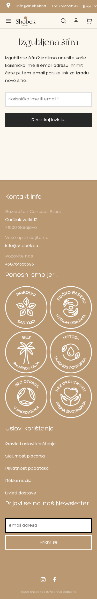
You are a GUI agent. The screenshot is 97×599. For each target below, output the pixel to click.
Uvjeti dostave (20, 493)
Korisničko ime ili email (35, 99)
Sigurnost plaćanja (25, 456)
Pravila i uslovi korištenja (30, 444)
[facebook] (55, 580)
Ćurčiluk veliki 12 (21, 220)
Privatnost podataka (27, 468)
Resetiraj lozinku (48, 120)
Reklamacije (18, 481)
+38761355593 (64, 6)
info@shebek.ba (31, 6)
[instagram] (43, 580)
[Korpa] (89, 21)
